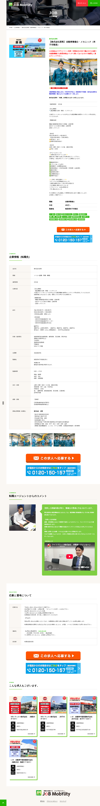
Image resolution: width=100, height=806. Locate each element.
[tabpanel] (27, 48)
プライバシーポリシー (52, 801)
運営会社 (42, 801)
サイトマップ (63, 801)
